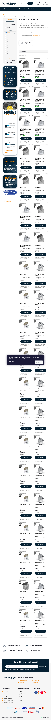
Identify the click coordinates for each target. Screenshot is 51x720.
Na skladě (8, 27)
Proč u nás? (6, 691)
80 (7, 35)
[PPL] (10, 708)
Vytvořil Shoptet (46, 717)
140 (7, 41)
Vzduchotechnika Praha (8, 702)
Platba (5, 695)
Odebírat (41, 666)
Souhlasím (38, 362)
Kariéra (20, 700)
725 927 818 (10, 76)
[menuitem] (7, 9)
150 (7, 43)
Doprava (5, 693)
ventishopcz (36, 682)
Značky (20, 698)
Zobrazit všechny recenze (9, 151)
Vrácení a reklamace (7, 696)
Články (20, 695)
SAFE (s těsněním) (10, 62)
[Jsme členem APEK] (24, 712)
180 (7, 47)
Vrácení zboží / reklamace (10, 81)
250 (7, 53)
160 (7, 45)
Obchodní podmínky (8, 698)
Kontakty (21, 691)
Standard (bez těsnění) (11, 60)
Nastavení (11, 361)
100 (7, 37)
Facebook (22, 682)
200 (7, 49)
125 (7, 39)
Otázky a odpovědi (22, 693)
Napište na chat (10, 84)
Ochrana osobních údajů (8, 700)
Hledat (30, 3)
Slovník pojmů (22, 696)
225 (7, 51)
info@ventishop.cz (11, 78)
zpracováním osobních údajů (29, 669)
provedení (36, 35)
